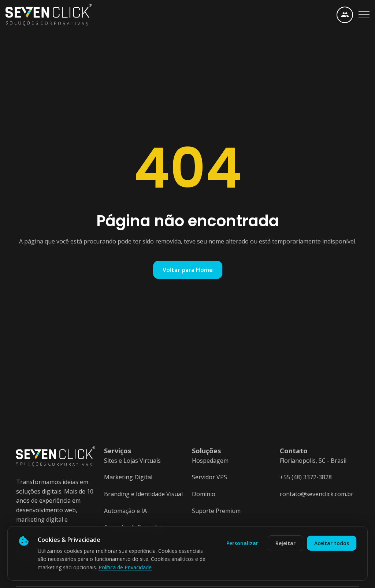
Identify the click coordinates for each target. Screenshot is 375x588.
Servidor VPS (209, 477)
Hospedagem (210, 461)
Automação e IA (125, 511)
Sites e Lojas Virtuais (132, 461)
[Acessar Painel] (345, 15)
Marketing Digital (128, 477)
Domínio (203, 494)
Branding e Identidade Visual (143, 494)
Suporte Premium (216, 511)
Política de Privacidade (125, 567)
